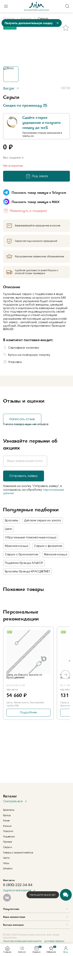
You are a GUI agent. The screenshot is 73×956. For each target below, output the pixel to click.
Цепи (8, 529)
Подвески (9, 836)
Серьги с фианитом (48, 546)
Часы (6, 863)
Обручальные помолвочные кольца (30, 537)
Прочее (7, 842)
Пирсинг (8, 831)
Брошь (7, 815)
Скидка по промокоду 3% (25, 105)
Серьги (7, 847)
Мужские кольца (16, 546)
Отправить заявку (23, 476)
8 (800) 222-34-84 (17, 885)
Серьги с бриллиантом (21, 554)
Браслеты (11, 520)
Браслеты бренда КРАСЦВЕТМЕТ (27, 571)
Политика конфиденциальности (22, 941)
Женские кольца (55, 554)
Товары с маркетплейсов (18, 852)
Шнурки (7, 868)
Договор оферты (54, 941)
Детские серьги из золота (42, 520)
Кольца (7, 826)
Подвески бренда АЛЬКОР (24, 563)
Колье (6, 820)
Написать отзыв (22, 419)
